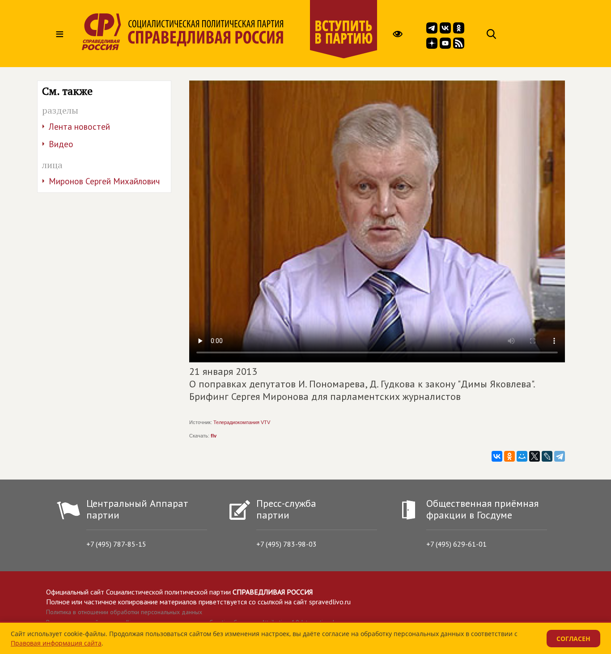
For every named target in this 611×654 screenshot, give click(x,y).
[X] (534, 456)
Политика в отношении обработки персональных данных (124, 612)
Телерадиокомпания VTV (241, 422)
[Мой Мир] (522, 456)
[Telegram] (559, 456)
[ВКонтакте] (497, 456)
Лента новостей (79, 126)
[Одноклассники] (509, 456)
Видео (61, 144)
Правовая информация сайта (56, 643)
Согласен (573, 638)
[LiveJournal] (547, 456)
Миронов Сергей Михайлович (104, 181)
